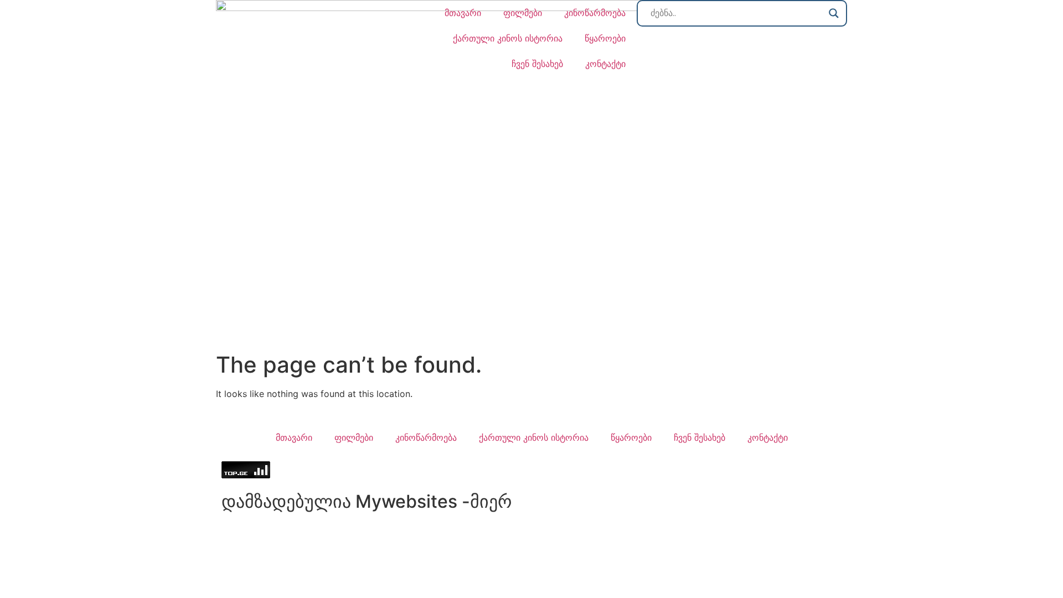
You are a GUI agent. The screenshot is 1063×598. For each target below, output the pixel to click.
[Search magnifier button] (834, 13)
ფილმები (522, 12)
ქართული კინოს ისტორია (508, 38)
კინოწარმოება (595, 12)
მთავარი (463, 12)
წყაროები (605, 38)
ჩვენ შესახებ (537, 63)
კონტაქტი (605, 63)
